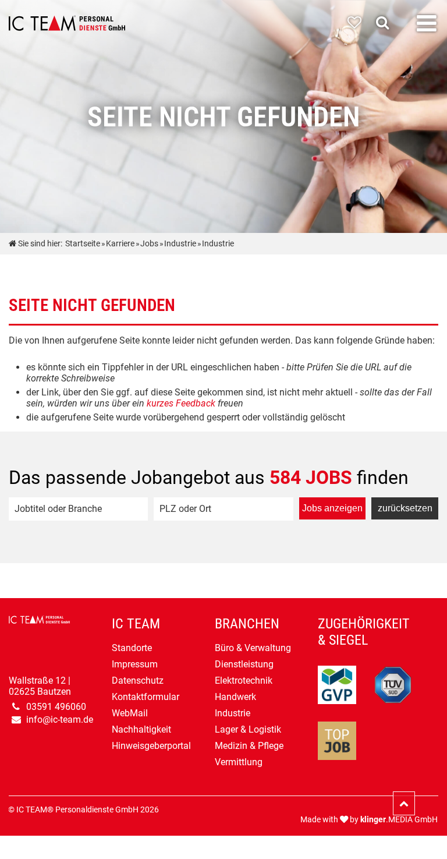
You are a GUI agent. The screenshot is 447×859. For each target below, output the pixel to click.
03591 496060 (56, 706)
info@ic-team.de (59, 719)
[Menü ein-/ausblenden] (426, 24)
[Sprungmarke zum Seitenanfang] (404, 803)
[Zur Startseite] (67, 23)
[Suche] (385, 23)
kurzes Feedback (181, 403)
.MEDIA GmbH (399, 820)
